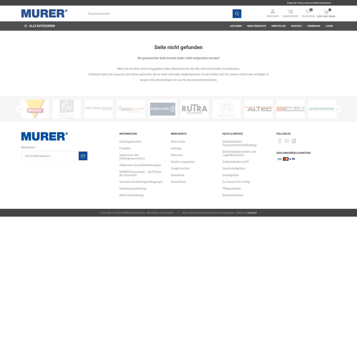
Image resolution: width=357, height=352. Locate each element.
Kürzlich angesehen (183, 161)
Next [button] (337, 109)
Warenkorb (177, 175)
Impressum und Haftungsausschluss (132, 156)
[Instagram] (294, 141)
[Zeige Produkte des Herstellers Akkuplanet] (99, 109)
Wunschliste (178, 182)
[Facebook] (280, 141)
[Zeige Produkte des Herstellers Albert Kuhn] (131, 109)
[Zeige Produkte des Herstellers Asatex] (322, 109)
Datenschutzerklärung (132, 188)
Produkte (125, 148)
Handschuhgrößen (234, 168)
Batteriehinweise (233, 195)
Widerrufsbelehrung (131, 195)
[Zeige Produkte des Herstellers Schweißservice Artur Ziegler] (163, 109)
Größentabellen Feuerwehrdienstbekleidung (239, 143)
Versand (252, 212)
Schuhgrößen (231, 175)
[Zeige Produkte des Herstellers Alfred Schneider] (195, 109)
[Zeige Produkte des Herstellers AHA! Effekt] (67, 109)
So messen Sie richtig (236, 182)
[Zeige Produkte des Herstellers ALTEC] (227, 109)
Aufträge (176, 148)
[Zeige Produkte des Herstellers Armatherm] (290, 109)
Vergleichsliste (290, 16)
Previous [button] (19, 109)
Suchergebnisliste (130, 141)
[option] (35, 109)
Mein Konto (273, 16)
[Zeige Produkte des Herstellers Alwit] (259, 109)
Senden (83, 156)
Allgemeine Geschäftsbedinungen (140, 165)
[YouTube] (287, 141)
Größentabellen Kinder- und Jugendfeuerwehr (239, 153)
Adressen (177, 155)
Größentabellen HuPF (236, 161)
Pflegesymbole (232, 188)
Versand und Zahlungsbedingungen (141, 182)
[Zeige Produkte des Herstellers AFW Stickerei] (35, 109)
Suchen (237, 13)
